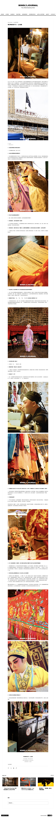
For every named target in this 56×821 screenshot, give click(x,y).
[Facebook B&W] (48, 815)
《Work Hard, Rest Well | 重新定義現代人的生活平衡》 (10, 789)
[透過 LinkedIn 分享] (13, 768)
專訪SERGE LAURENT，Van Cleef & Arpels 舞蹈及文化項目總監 (27, 789)
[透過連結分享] (16, 768)
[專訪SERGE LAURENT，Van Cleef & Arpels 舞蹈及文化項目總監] (28, 781)
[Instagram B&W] (50, 815)
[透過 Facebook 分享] (8, 768)
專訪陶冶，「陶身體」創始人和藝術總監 (45, 789)
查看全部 (52, 775)
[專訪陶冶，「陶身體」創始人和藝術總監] (46, 781)
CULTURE (10, 764)
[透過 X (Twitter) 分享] (10, 768)
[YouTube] (51, 815)
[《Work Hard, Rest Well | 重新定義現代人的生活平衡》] (10, 781)
